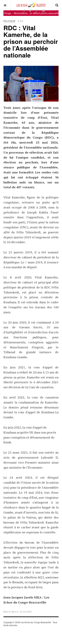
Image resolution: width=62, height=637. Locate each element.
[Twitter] (30, 10)
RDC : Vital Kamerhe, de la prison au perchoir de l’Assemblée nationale (30, 41)
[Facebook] (24, 10)
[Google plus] (37, 10)
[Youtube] (43, 10)
